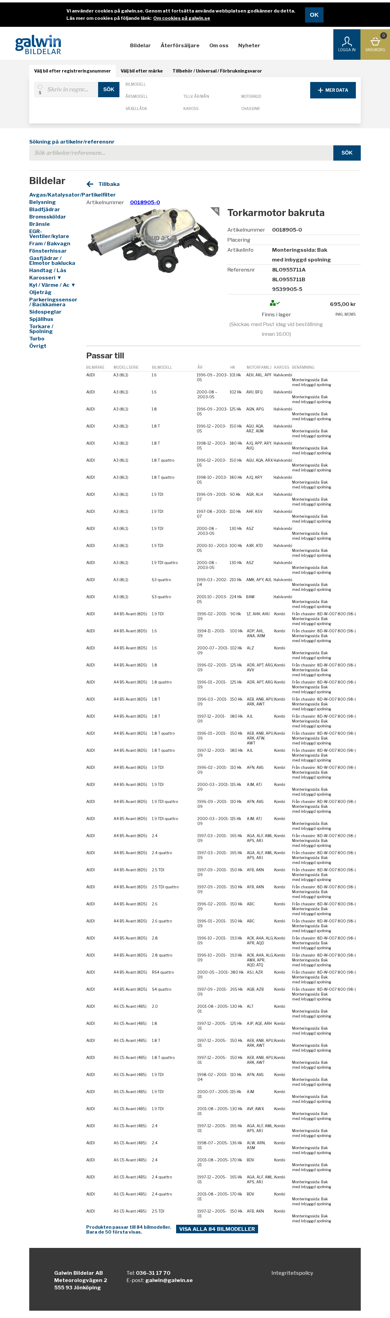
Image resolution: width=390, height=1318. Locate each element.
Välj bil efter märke (142, 70)
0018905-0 (145, 202)
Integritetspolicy (292, 1273)
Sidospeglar (45, 312)
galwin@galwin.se (169, 1280)
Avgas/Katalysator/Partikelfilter (52, 195)
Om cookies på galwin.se (181, 18)
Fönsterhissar (48, 251)
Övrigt (37, 346)
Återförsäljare (180, 45)
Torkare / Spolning (41, 328)
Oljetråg (40, 292)
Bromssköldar (47, 217)
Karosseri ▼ (45, 278)
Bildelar (140, 45)
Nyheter (249, 45)
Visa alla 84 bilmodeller (217, 1229)
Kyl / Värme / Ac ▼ (52, 285)
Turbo (36, 339)
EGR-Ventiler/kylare (49, 233)
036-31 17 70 (153, 1273)
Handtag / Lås (47, 270)
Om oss (219, 45)
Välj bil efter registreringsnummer (72, 70)
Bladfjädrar (44, 209)
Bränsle (39, 224)
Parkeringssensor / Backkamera (52, 302)
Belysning (42, 202)
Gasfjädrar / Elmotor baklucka (52, 260)
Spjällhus (41, 319)
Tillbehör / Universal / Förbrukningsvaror (217, 70)
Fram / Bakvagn (49, 243)
